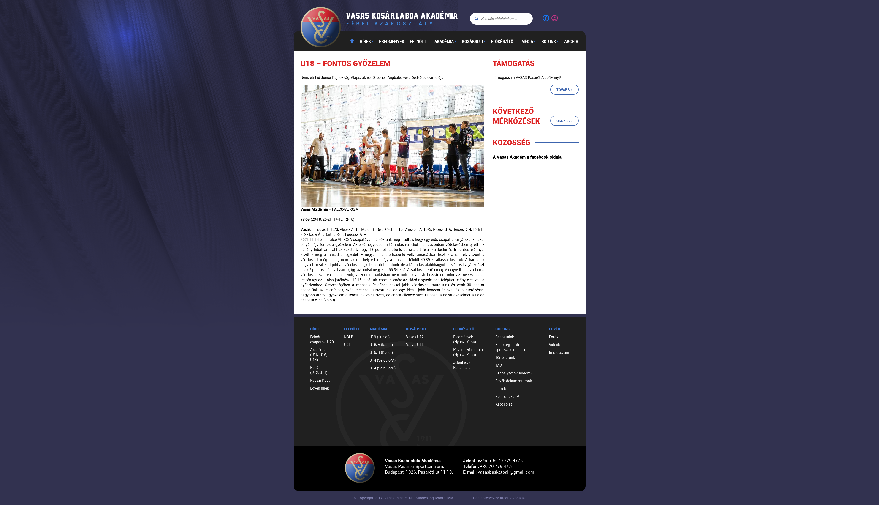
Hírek (367, 41)
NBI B (348, 336)
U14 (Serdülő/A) (382, 360)
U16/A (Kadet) (381, 344)
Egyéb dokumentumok (513, 380)
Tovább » (564, 89)
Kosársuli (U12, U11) (318, 370)
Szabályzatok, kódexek (513, 373)
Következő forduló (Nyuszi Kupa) (468, 352)
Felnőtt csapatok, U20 (322, 339)
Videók (554, 344)
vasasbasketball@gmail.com (506, 472)
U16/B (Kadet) (381, 352)
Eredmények (391, 41)
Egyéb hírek (319, 388)
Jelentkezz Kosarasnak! (463, 365)
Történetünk (505, 357)
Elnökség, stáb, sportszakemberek (510, 347)
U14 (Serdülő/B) (382, 368)
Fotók (553, 336)
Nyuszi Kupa (320, 380)
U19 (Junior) (379, 336)
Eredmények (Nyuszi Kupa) (464, 339)
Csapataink (504, 336)
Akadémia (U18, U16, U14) (318, 354)
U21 (347, 344)
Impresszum (559, 352)
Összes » (564, 120)
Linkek (500, 388)
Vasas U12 (415, 336)
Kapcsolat (503, 404)
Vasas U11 (415, 344)
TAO (498, 365)
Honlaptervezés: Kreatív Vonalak (499, 497)
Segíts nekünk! (507, 396)
